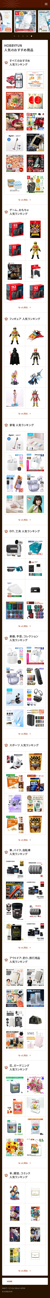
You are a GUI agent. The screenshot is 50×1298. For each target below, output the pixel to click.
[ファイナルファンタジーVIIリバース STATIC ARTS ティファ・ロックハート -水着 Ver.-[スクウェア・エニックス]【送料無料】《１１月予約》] (14, 398)
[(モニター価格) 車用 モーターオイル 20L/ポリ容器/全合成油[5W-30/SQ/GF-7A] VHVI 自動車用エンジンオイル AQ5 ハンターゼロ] (14, 911)
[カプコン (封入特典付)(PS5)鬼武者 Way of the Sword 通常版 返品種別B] (14, 271)
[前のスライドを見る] (10, 36)
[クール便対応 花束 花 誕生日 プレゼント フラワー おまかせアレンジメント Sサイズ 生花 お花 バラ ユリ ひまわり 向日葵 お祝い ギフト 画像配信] (14, 1147)
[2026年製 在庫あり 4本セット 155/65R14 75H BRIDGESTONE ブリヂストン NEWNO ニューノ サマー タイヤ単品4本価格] (35, 869)
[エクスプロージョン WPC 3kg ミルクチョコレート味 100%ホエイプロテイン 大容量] (35, 782)
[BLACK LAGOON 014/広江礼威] (14, 1234)
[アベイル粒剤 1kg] (35, 1105)
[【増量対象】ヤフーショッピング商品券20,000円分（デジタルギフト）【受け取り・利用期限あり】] (35, 80)
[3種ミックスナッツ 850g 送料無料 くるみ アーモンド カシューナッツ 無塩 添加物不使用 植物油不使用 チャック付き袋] (14, 163)
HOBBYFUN (11, 4)
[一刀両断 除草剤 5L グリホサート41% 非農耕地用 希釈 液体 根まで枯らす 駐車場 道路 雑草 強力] (14, 1105)
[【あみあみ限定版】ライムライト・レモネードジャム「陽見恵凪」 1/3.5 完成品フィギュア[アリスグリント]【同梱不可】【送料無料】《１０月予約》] (14, 377)
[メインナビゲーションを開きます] (46, 4)
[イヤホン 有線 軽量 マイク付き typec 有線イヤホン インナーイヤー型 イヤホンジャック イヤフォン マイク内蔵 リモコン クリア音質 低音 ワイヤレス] (14, 718)
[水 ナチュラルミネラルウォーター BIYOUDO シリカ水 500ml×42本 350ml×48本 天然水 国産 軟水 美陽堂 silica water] (35, 142)
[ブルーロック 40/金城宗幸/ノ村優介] (35, 1234)
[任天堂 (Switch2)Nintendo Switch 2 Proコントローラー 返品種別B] (35, 271)
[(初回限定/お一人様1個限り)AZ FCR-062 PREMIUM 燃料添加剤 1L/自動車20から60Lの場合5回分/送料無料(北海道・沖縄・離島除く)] (14, 932)
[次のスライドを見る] (40, 36)
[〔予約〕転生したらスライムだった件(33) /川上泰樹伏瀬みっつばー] (35, 1192)
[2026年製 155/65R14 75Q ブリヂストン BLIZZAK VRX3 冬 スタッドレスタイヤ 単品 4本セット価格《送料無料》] (35, 911)
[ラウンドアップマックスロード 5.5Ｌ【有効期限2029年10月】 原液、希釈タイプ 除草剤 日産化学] (35, 1147)
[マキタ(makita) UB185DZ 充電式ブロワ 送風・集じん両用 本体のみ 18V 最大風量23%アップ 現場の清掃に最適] (14, 568)
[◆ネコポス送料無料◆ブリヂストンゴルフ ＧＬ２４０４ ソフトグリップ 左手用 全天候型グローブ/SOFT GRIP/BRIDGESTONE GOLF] (14, 761)
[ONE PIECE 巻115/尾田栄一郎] (14, 1213)
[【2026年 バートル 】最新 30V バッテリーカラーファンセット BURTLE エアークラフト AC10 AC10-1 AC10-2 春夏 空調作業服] (35, 610)
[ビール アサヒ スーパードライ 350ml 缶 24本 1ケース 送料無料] (14, 80)
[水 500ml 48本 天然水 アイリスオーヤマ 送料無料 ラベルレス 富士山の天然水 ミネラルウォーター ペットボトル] (25, 21)
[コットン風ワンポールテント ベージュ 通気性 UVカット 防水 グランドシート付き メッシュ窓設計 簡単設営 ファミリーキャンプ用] (35, 1019)
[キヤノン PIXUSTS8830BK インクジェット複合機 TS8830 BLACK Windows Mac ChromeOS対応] (35, 589)
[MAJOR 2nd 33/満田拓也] (35, 1213)
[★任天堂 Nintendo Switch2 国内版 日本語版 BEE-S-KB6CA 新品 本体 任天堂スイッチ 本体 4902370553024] (14, 291)
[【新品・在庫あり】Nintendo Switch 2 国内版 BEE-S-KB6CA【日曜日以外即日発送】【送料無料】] (14, 229)
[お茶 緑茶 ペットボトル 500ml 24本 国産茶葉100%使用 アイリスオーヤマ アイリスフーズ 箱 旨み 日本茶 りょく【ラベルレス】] (35, 184)
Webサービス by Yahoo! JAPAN (13, 1288)
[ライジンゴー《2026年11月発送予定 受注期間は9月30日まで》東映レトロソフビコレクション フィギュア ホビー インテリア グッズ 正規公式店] (35, 335)
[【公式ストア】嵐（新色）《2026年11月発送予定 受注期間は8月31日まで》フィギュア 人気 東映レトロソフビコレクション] (35, 398)
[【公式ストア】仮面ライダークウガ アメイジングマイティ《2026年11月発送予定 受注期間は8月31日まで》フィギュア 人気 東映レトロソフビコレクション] (35, 356)
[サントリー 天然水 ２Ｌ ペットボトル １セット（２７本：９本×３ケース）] (14, 184)
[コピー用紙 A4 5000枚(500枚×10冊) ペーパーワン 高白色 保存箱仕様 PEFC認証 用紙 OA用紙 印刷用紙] (35, 548)
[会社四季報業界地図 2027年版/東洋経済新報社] (14, 1255)
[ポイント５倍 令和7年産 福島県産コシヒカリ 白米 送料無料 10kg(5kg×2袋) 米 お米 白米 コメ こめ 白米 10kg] (35, 100)
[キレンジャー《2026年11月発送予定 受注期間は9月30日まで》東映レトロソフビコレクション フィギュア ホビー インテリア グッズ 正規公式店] (35, 250)
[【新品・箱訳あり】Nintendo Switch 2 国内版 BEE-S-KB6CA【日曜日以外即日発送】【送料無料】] (14, 250)
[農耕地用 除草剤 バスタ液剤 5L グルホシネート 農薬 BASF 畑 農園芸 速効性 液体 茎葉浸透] (14, 1126)
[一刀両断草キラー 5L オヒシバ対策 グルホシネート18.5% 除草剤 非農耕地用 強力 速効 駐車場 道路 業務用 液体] (14, 1085)
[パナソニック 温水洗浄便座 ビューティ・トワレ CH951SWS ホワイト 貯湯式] (14, 589)
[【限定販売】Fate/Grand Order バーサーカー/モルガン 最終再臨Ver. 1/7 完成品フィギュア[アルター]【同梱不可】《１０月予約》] (35, 377)
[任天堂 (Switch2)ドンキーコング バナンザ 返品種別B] (35, 229)
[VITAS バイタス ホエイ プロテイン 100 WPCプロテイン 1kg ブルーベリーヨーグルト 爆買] (14, 803)
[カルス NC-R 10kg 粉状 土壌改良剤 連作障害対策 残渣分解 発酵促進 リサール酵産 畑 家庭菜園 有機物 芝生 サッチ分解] (35, 1126)
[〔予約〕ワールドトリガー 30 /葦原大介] (35, 1255)
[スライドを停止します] (35, 36)
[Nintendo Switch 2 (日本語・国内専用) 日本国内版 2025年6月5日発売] (35, 291)
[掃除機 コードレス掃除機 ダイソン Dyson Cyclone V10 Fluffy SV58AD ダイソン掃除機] (14, 142)
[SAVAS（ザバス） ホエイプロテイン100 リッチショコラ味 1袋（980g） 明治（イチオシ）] (35, 761)
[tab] (14, 36)
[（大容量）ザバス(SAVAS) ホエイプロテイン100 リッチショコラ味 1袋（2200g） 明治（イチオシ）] (35, 824)
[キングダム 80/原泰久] (14, 1192)
